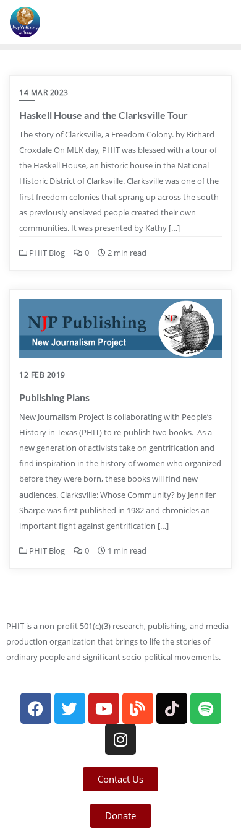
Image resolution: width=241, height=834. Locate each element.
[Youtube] (103, 708)
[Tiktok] (171, 708)
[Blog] (137, 708)
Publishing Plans (54, 397)
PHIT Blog (46, 252)
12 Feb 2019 (42, 375)
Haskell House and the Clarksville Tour (103, 115)
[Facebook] (35, 708)
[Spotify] (205, 708)
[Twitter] (69, 708)
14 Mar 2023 (44, 92)
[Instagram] (120, 739)
